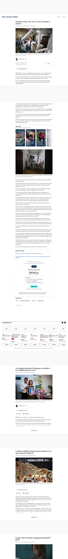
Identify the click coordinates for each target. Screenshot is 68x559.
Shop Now (6, 344)
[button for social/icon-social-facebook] (49, 63)
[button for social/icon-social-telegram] (46, 63)
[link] (10, 16)
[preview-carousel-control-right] (51, 138)
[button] (59, 16)
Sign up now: (18, 25)
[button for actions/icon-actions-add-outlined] (25, 59)
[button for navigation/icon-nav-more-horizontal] (51, 63)
